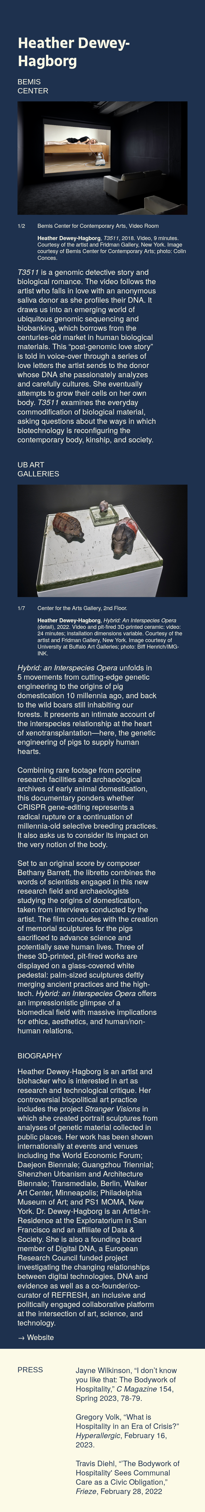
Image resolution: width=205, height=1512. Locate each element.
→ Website (36, 1337)
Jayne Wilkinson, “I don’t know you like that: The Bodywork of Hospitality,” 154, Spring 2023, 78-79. (126, 1384)
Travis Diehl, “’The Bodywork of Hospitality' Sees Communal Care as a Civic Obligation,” (128, 1477)
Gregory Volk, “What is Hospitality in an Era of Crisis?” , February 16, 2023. (127, 1430)
